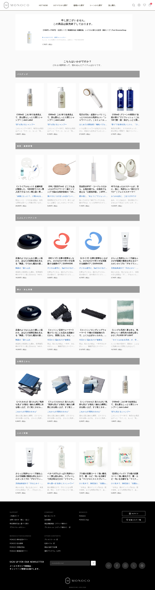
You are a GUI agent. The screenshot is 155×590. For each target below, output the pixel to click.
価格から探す (79, 5)
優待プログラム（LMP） (53, 551)
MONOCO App (84, 519)
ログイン (135, 513)
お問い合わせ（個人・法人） (20, 519)
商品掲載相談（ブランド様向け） (56, 523)
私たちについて (49, 516)
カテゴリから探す (60, 5)
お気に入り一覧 (135, 520)
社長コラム (48, 543)
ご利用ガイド (14, 516)
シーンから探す (96, 5)
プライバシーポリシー (17, 527)
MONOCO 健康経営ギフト (19, 551)
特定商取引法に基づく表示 (19, 523)
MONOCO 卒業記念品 (17, 547)
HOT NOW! (43, 5)
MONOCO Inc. (73, 587)
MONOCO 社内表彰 (16, 543)
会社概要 (47, 519)
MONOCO (82, 516)
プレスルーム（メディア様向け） (56, 527)
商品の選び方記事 (50, 547)
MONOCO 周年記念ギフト (19, 539)
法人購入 (112, 5)
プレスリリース (49, 539)
